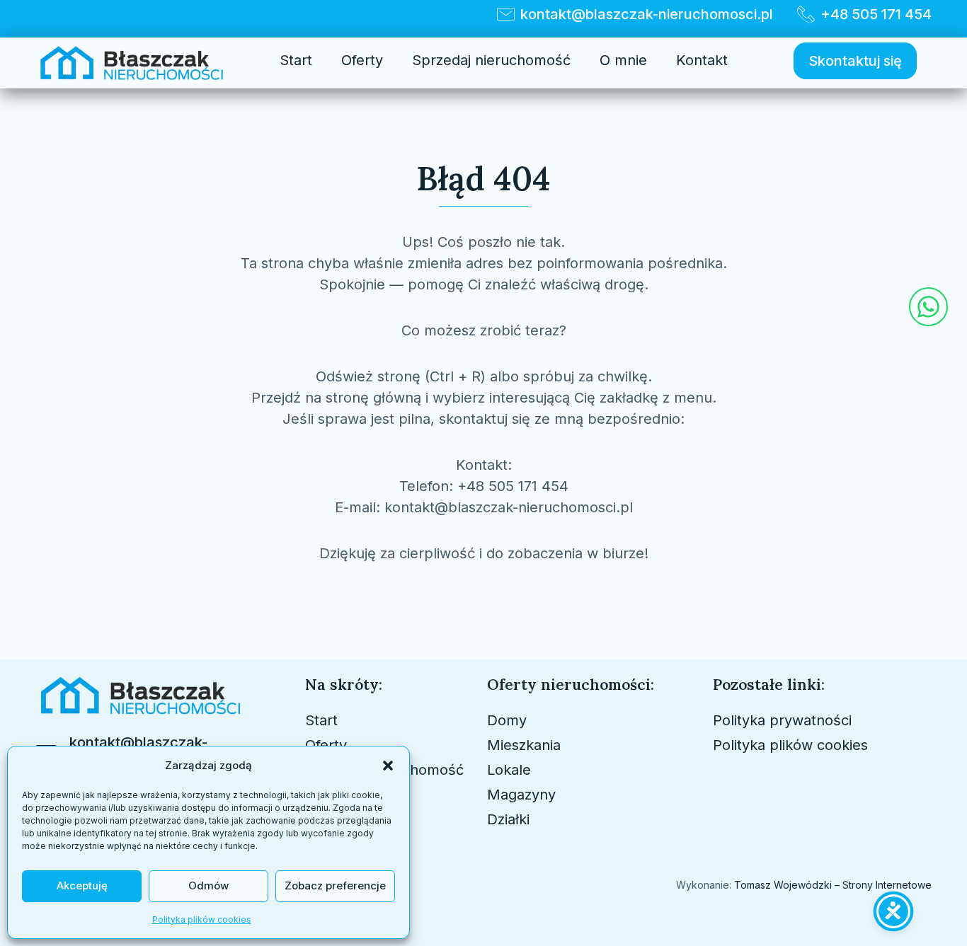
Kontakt (702, 60)
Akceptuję (82, 885)
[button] (388, 765)
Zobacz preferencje (335, 885)
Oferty (362, 60)
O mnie (623, 60)
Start (296, 60)
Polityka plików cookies (201, 919)
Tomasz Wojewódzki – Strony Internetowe (831, 885)
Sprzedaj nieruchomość (491, 60)
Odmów (208, 885)
